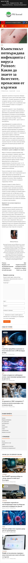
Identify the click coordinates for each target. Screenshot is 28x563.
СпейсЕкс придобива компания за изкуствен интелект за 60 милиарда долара (13, 350)
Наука (3, 425)
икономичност (5, 423)
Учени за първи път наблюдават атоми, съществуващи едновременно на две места (14, 377)
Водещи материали (6, 420)
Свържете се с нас (14, 3)
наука (3, 346)
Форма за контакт (6, 432)
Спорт (3, 428)
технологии (4, 500)
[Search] (26, 26)
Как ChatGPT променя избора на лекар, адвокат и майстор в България (12, 478)
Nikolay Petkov (12, 354)
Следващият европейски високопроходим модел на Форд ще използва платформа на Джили (13, 504)
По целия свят (5, 421)
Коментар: (6, 282)
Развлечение (5, 430)
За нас (7, 3)
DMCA (21, 3)
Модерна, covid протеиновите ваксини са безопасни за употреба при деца (7, 266)
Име (4, 301)
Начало (3, 418)
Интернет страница (8, 310)
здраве (3, 526)
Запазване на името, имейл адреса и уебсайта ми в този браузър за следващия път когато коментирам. (13, 316)
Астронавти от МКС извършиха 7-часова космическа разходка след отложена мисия (13, 403)
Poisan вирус (18, 97)
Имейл (5, 305)
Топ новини (4, 474)
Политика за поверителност (20, 4)
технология (4, 427)
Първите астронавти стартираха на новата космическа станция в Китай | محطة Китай (20, 266)
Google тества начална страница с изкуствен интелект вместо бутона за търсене (13, 555)
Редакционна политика (7, 4)
